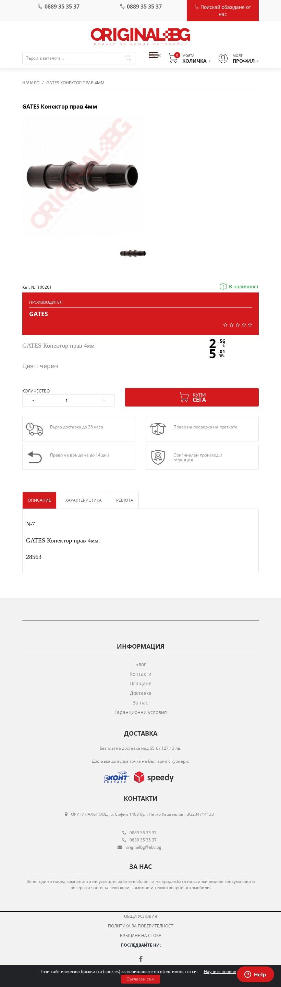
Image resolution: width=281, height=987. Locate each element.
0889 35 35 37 (62, 6)
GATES (38, 314)
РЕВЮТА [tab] (124, 500)
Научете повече (220, 971)
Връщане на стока (140, 935)
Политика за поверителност (140, 926)
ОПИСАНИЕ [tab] (39, 500)
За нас (140, 702)
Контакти (140, 674)
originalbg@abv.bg (143, 847)
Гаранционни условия (140, 712)
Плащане (140, 683)
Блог (140, 664)
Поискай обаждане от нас (225, 10)
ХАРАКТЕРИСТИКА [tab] (83, 500)
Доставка (140, 693)
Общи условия (140, 916)
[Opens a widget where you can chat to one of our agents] (255, 975)
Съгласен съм (140, 979)
